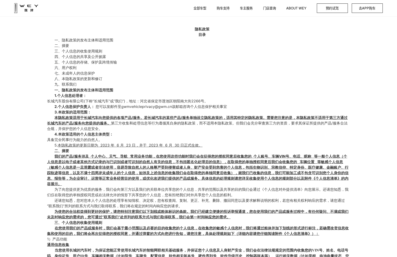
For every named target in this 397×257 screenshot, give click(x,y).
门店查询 (269, 8)
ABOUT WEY (296, 8)
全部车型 (199, 8)
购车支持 (223, 8)
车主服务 (246, 8)
